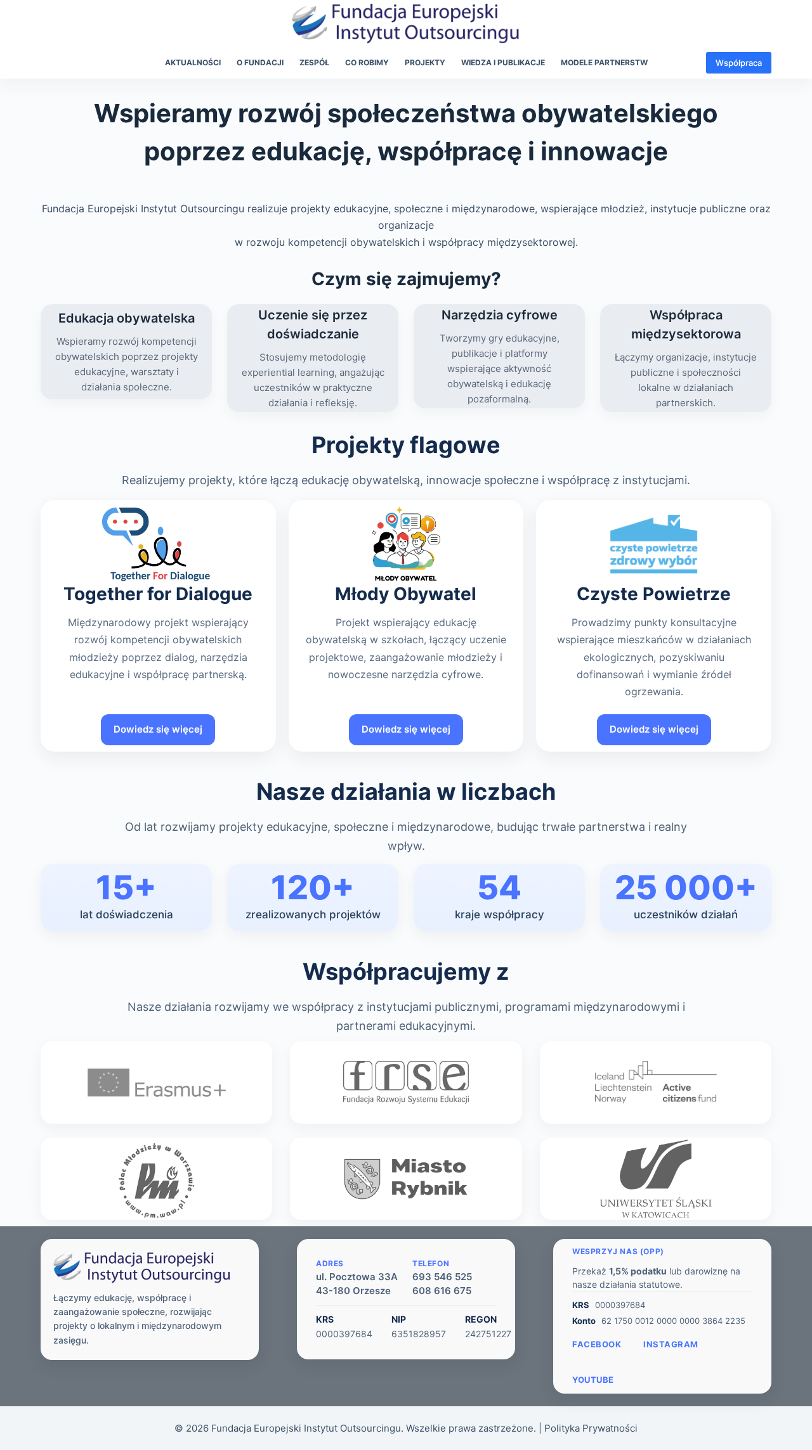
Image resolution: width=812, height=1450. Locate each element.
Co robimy (367, 62)
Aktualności (193, 62)
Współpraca (739, 63)
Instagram (670, 1344)
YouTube (593, 1380)
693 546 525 (442, 1277)
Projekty (425, 62)
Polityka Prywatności (591, 1428)
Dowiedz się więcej (158, 729)
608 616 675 (441, 1291)
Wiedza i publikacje (503, 62)
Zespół (314, 62)
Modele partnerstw (604, 62)
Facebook (596, 1344)
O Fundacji (260, 62)
